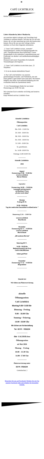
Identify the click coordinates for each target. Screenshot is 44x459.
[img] (22, 26)
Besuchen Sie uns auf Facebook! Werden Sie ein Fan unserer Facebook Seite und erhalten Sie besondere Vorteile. (22, 383)
